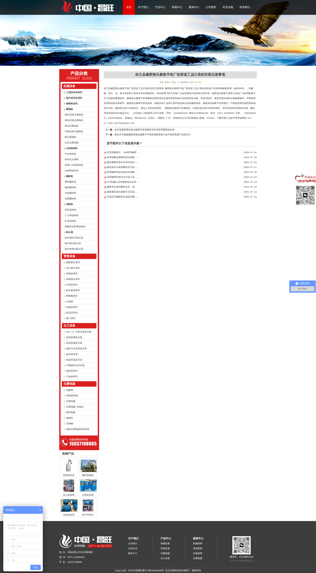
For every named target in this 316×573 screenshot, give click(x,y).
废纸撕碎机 (70, 182)
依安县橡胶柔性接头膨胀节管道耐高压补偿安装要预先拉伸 (144, 129)
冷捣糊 (69, 423)
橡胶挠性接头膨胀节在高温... (123, 192)
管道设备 (69, 256)
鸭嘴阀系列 (72, 296)
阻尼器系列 (72, 312)
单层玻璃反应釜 (74, 343)
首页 (129, 7)
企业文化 (132, 548)
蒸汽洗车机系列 (74, 98)
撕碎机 (69, 176)
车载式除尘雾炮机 (74, 131)
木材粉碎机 (72, 148)
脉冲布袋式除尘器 (74, 249)
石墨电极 (69, 384)
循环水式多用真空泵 (76, 348)
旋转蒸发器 (72, 354)
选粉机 (69, 204)
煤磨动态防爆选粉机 (75, 226)
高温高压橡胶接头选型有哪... (123, 197)
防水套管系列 (73, 290)
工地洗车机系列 (74, 92)
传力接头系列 (73, 268)
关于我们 (143, 7)
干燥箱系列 (72, 376)
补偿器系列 (72, 285)
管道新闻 (197, 548)
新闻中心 (177, 7)
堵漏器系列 (72, 307)
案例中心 (194, 7)
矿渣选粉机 (70, 221)
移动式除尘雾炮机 (74, 120)
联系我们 (245, 7)
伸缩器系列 (72, 273)
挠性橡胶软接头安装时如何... (123, 162)
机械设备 (69, 86)
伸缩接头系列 (73, 279)
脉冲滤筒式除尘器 (74, 238)
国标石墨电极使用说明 (77, 429)
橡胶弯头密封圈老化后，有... (123, 187)
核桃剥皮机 (72, 103)
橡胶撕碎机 (70, 187)
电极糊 (69, 390)
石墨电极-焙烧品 (75, 407)
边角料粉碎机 (72, 170)
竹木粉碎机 (70, 154)
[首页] (87, 14)
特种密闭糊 (72, 395)
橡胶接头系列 (73, 262)
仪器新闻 (197, 553)
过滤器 (69, 301)
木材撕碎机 (70, 193)
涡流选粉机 (70, 210)
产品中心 (160, 7)
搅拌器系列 (72, 371)
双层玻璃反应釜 (74, 337)
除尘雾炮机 (70, 137)
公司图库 (211, 7)
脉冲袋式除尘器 (73, 243)
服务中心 (132, 553)
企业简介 (132, 543)
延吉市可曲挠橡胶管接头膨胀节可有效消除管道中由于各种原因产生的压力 (153, 134)
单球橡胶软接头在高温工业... (123, 177)
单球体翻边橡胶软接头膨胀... (123, 157)
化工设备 (69, 325)
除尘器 (69, 232)
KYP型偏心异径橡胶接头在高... (123, 182)
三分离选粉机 (72, 215)
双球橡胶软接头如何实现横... (123, 172)
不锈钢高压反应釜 (75, 365)
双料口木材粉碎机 (74, 165)
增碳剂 (69, 418)
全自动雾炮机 (72, 142)
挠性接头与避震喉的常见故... (123, 167)
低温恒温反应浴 (74, 360)
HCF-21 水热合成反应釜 (79, 332)
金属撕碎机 (70, 198)
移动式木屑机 (72, 159)
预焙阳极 (70, 412)
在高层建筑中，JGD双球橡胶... (123, 152)
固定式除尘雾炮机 (74, 114)
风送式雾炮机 (72, 126)
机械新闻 (197, 543)
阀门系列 (70, 318)
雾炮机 (69, 109)
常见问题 (228, 7)
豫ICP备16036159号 (153, 570)
